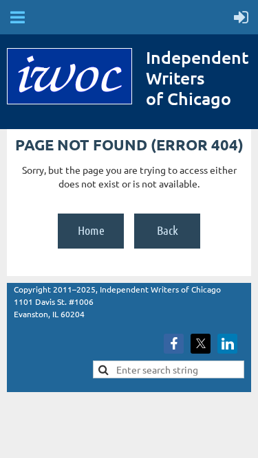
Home (91, 230)
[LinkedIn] (227, 344)
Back (167, 230)
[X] (201, 344)
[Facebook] (174, 344)
